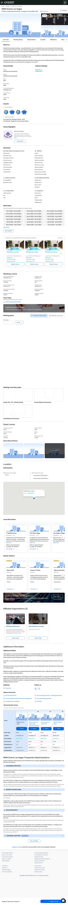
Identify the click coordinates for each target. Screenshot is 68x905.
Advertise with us (38, 871)
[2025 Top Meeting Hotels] (18, 112)
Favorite (64, 10)
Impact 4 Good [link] (35, 570)
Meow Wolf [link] (10, 570)
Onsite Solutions (6, 860)
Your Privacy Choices (7, 871)
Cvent (2, 6)
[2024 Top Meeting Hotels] (12, 112)
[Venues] (65, 2)
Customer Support (6, 869)
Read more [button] (8, 542)
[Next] (66, 39)
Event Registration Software (41, 854)
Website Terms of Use (39, 869)
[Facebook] (39, 688)
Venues (8, 6)
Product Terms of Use (39, 867)
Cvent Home (5, 865)
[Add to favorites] (38, 712)
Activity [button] (8, 581)
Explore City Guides (6, 858)
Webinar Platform (38, 862)
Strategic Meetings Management (42, 858)
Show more (6, 227)
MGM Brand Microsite (13, 626)
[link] (16, 564)
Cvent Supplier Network (7, 852)
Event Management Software (41, 852)
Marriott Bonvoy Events (36, 626)
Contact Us (4, 867)
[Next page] (61, 253)
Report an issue (17, 847)
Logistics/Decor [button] (57, 581)
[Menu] (2, 2)
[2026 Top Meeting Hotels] (6, 112)
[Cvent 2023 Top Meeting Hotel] (24, 112)
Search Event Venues (7, 854)
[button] (20, 25)
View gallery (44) (61, 34)
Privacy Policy (37, 865)
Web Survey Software (39, 860)
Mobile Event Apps (38, 856)
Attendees (6, 320)
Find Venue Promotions (7, 856)
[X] (35, 688)
